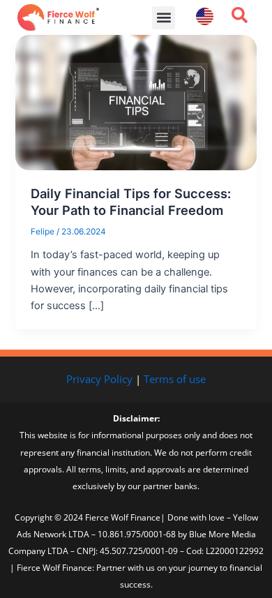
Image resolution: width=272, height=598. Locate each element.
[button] (163, 17)
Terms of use (175, 379)
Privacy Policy (99, 379)
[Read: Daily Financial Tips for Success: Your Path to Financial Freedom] (135, 102)
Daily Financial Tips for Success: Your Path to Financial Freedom (131, 202)
